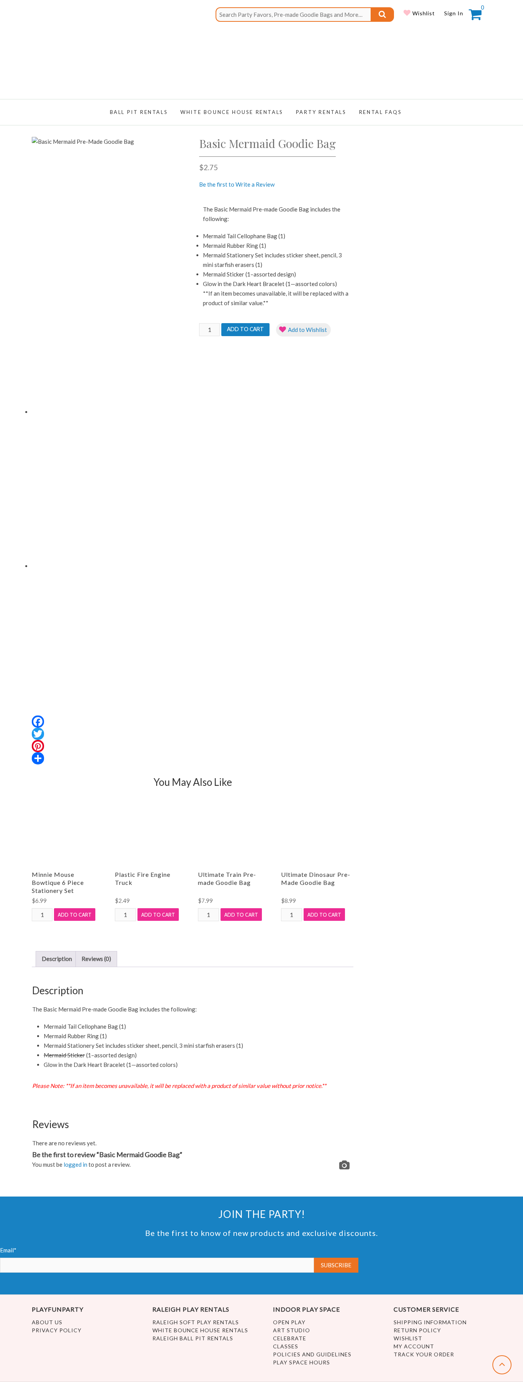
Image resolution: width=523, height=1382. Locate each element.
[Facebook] (109, 721)
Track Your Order (424, 1354)
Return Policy (417, 1330)
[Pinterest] (109, 746)
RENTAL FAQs (380, 112)
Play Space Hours (301, 1362)
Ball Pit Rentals (139, 112)
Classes (285, 1346)
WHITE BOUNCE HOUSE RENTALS (231, 112)
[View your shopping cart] (475, 16)
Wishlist (423, 13)
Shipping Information (430, 1322)
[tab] (57, 959)
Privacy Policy (57, 1330)
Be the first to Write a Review (237, 184)
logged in (75, 1164)
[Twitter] (109, 734)
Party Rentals (321, 112)
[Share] (109, 758)
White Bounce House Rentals (200, 1330)
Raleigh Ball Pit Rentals (192, 1338)
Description (57, 958)
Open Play (289, 1322)
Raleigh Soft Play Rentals (195, 1322)
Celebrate (289, 1338)
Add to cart (245, 329)
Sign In (453, 13)
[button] (303, 330)
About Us (47, 1322)
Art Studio (291, 1330)
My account (414, 1346)
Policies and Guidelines (312, 1354)
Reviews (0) (96, 958)
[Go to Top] (502, 1364)
